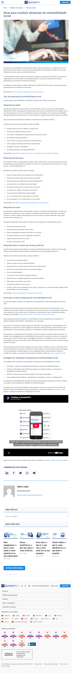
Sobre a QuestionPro (8, 603)
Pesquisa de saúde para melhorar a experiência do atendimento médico (35, 153)
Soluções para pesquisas (9, 595)
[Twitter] (20, 473)
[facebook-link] (18, 586)
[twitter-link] (22, 586)
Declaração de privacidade (51, 664)
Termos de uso (64, 664)
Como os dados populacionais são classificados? (28, 92)
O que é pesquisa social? (58, 353)
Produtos (5, 599)
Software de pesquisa (16, 8)
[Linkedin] (7, 473)
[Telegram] (34, 473)
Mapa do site (38, 664)
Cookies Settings (5, 666)
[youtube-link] (29, 586)
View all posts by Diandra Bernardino (29, 495)
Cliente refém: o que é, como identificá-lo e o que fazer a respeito (59, 547)
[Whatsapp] (27, 473)
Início (5, 8)
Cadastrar (65, 2)
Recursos (5, 591)
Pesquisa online (31, 8)
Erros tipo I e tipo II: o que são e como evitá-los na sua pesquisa (43, 547)
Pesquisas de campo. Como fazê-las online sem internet (37, 314)
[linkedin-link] (25, 586)
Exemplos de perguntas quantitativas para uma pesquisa (31, 203)
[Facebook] (13, 473)
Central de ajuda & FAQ (42, 586)
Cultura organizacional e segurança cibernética (27, 293)
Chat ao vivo (54, 586)
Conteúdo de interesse (9, 607)
